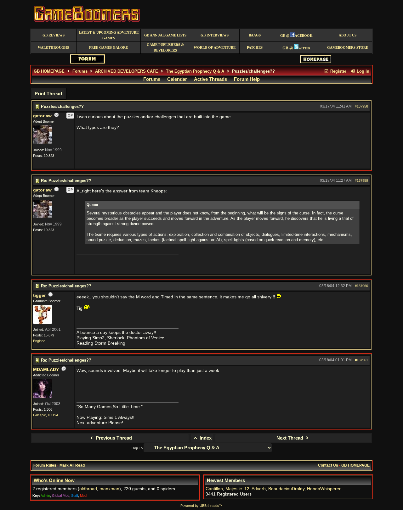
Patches (255, 47)
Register (337, 71)
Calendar (177, 79)
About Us (347, 35)
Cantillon (214, 488)
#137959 (361, 180)
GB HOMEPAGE (49, 71)
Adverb (259, 488)
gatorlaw (42, 116)
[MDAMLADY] (42, 397)
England (39, 341)
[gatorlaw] (42, 142)
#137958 (361, 106)
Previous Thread (113, 438)
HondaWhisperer (324, 488)
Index (205, 438)
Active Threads (210, 79)
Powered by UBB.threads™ (201, 505)
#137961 (361, 360)
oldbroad (88, 488)
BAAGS (255, 35)
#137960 (361, 286)
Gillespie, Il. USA (45, 415)
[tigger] (42, 322)
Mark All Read (72, 465)
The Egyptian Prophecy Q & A (195, 71)
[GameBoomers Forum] (87, 62)
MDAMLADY (46, 369)
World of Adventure (215, 47)
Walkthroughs (53, 47)
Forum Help (247, 79)
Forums (80, 71)
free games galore (108, 47)
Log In (362, 71)
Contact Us (328, 465)
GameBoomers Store (347, 47)
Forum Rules (44, 465)
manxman (109, 488)
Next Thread (290, 438)
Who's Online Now (54, 480)
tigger (39, 295)
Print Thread (48, 93)
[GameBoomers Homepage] (315, 61)
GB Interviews (215, 35)
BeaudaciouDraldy (286, 488)
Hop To (137, 448)
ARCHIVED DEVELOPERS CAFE (126, 71)
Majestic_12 (237, 488)
